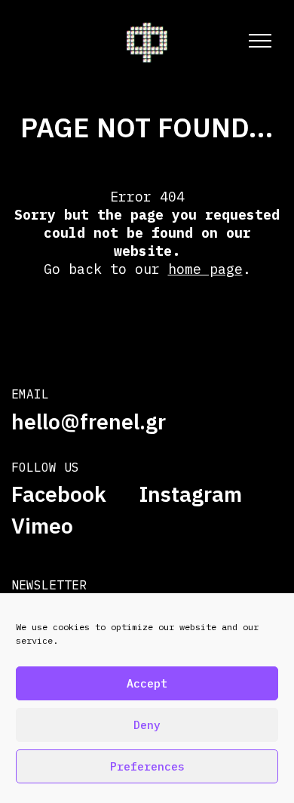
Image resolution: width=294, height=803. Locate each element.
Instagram (190, 494)
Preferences (147, 766)
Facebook (58, 494)
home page (205, 269)
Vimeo (42, 526)
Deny (147, 725)
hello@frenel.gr (88, 421)
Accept (147, 683)
